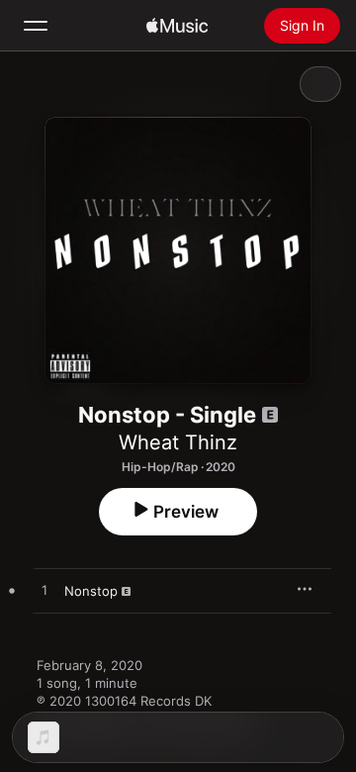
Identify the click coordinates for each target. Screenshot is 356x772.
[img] (177, 26)
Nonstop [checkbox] (91, 591)
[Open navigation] (35, 26)
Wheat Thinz (178, 442)
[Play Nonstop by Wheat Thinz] (44, 591)
